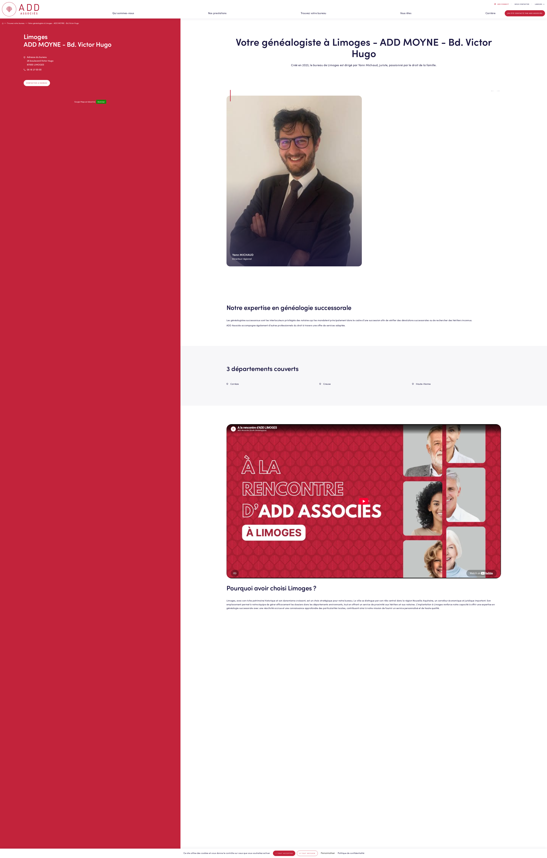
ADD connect (503, 4)
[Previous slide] (492, 91)
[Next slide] (498, 91)
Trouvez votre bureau (313, 13)
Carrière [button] (490, 13)
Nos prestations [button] (217, 13)
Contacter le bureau (36, 83)
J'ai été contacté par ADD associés (524, 13)
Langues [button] (538, 4)
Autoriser (101, 102)
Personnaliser (328, 852)
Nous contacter (522, 4)
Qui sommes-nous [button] (123, 13)
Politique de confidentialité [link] (351, 853)
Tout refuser (308, 853)
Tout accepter (285, 853)
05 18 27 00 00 (34, 69)
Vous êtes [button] (405, 13)
